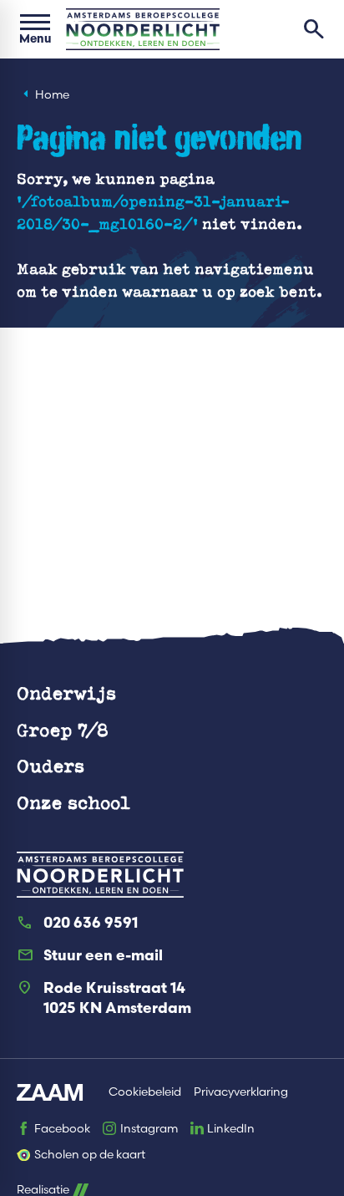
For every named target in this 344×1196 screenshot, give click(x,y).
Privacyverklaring (241, 1092)
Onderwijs (66, 692)
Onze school (73, 802)
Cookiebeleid (145, 1092)
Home (52, 95)
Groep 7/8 (63, 729)
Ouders (50, 765)
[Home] (143, 29)
